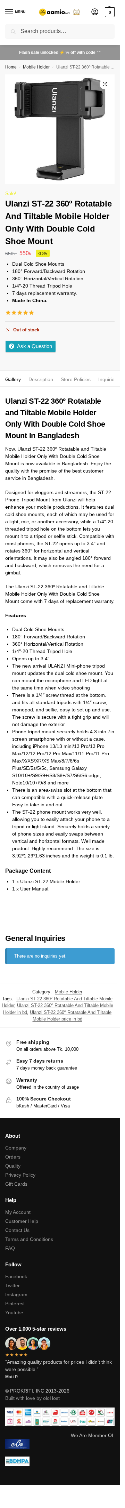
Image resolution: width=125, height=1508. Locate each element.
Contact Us (17, 1230)
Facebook (16, 1276)
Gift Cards (16, 1184)
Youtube (14, 1312)
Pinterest (15, 1303)
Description (40, 379)
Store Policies (76, 379)
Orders (12, 1157)
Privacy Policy (20, 1175)
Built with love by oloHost (32, 1398)
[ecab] (60, 1444)
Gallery (13, 379)
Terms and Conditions (29, 1239)
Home (11, 67)
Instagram (16, 1294)
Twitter (12, 1285)
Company (15, 1148)
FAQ (10, 1248)
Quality (12, 1166)
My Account (18, 1212)
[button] (109, 12)
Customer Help (21, 1221)
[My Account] (95, 12)
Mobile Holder (36, 67)
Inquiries (107, 379)
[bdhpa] (60, 1462)
